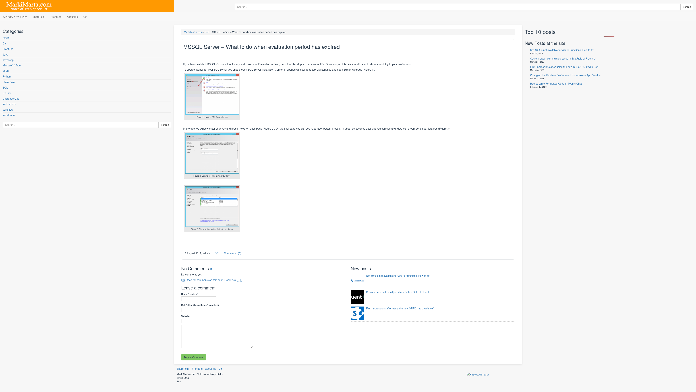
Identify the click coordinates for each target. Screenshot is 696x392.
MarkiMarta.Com (15, 16)
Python (7, 76)
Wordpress (9, 115)
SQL (5, 87)
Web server (9, 104)
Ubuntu (7, 93)
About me (72, 17)
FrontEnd (56, 17)
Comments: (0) (232, 253)
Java (5, 54)
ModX (6, 71)
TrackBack (233, 280)
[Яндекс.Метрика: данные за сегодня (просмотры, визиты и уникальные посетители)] (478, 374)
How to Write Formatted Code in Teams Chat (556, 83)
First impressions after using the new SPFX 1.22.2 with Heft (400, 308)
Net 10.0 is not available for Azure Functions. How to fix (398, 275)
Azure (6, 38)
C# (85, 17)
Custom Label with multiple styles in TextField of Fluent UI (399, 292)
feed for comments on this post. (202, 280)
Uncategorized (11, 98)
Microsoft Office (12, 65)
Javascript (8, 60)
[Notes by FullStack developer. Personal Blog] (29, 5)
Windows (8, 109)
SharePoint (39, 17)
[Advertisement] (24, 167)
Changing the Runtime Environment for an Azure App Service (565, 75)
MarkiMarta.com (193, 32)
